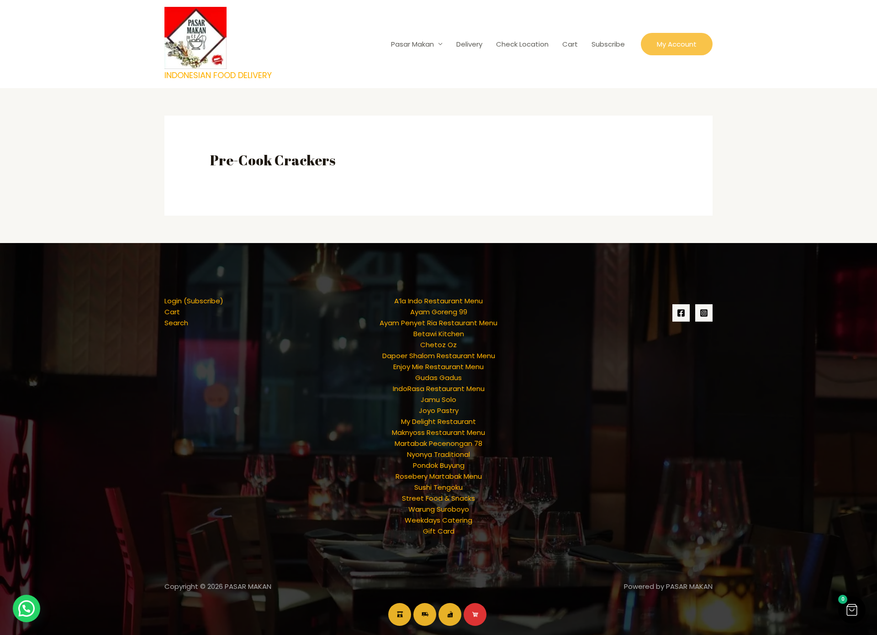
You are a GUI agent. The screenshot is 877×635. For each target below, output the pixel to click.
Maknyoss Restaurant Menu (438, 432)
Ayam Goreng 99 (438, 312)
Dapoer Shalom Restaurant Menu (438, 355)
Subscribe (608, 44)
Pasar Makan (412, 44)
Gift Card (438, 531)
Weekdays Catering (438, 520)
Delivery (469, 44)
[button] (677, 44)
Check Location (522, 44)
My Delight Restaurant (438, 421)
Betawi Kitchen (438, 334)
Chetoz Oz (438, 344)
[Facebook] (681, 313)
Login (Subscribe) (193, 301)
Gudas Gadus (438, 377)
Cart (570, 44)
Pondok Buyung (439, 465)
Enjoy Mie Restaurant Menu (438, 366)
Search (176, 323)
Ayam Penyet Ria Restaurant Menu (438, 323)
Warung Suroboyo (438, 509)
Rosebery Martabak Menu (439, 476)
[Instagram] (704, 313)
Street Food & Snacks (438, 498)
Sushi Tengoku (438, 487)
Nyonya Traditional (438, 454)
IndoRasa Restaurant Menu (439, 388)
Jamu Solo (438, 399)
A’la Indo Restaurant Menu (438, 301)
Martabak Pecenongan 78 (438, 443)
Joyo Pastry (439, 410)
